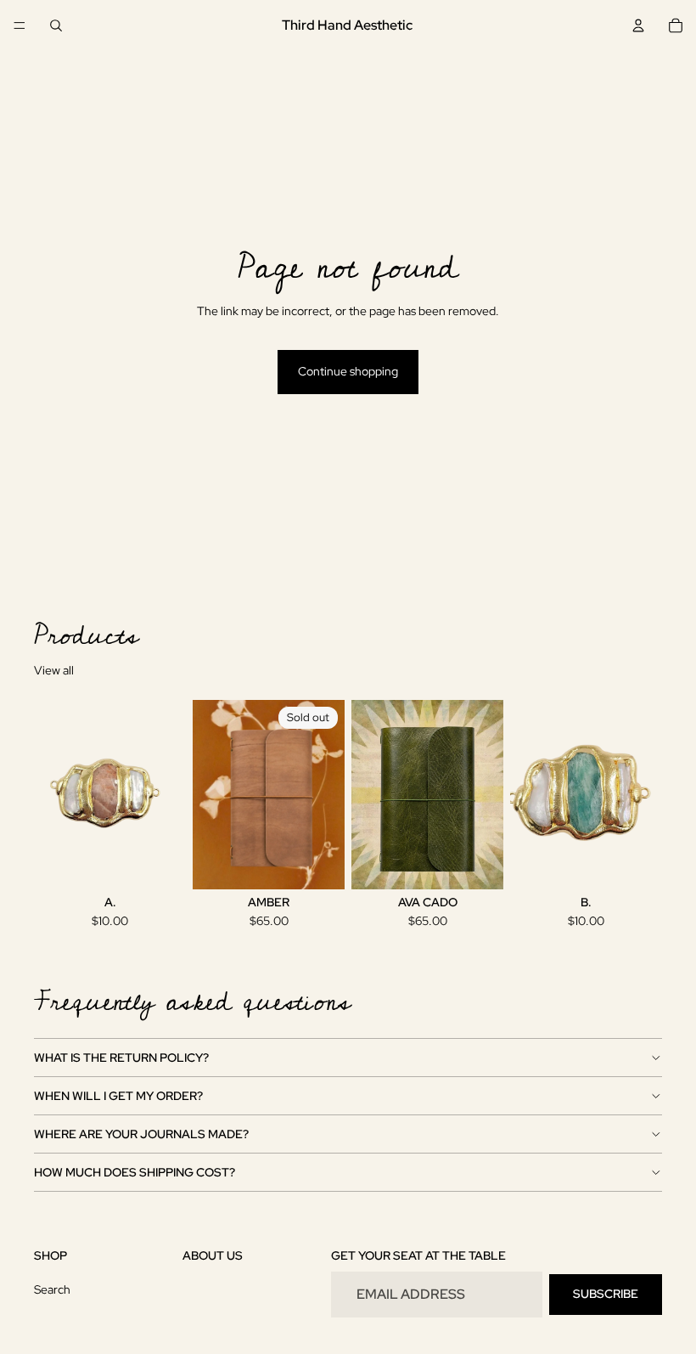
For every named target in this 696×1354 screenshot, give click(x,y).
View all (54, 670)
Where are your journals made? (141, 1134)
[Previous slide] (528, 794)
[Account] (638, 25)
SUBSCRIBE (605, 1293)
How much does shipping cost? (134, 1172)
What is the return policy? (121, 1057)
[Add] (159, 864)
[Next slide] (643, 794)
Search (52, 1289)
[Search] (56, 25)
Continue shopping (348, 371)
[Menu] (19, 25)
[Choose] (477, 864)
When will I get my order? (118, 1095)
